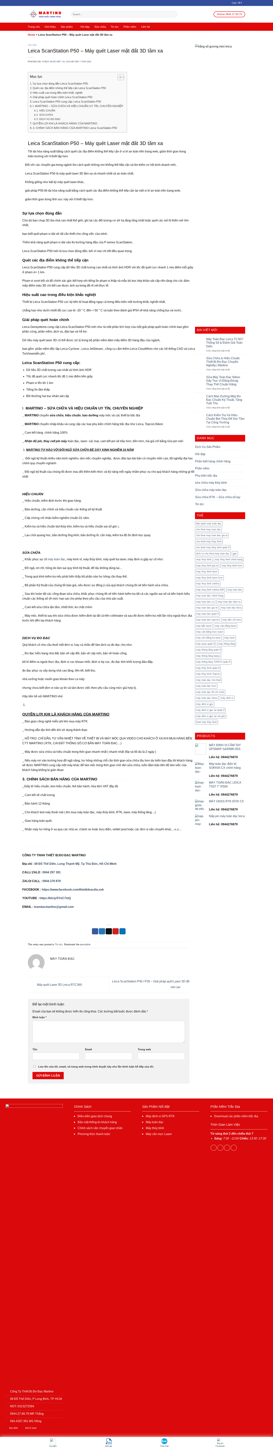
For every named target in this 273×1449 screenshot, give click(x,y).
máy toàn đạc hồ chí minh (210, 692)
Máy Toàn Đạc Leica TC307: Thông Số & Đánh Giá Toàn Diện (225, 343)
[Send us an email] (234, 1148)
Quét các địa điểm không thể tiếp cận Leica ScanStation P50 (69, 88)
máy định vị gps (204, 704)
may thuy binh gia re (207, 565)
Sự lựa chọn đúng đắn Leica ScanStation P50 (60, 83)
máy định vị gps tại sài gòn (210, 716)
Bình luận (39, 1017)
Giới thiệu (50, 26)
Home (31, 34)
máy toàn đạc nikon (206, 698)
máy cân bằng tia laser (208, 637)
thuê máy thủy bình (206, 722)
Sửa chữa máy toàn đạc (211, 489)
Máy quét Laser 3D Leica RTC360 (59, 984)
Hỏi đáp (85, 26)
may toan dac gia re (206, 607)
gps (235, 553)
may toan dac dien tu (229, 601)
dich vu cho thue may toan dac (212, 553)
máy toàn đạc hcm (206, 686)
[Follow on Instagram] (220, 1148)
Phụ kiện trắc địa (206, 475)
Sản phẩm (67, 26)
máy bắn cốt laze (231, 619)
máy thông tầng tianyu (208, 655)
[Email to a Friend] (109, 931)
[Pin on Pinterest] (116, 931)
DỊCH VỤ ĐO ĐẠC (50, 119)
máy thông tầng (226, 643)
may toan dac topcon (207, 619)
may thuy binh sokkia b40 (210, 589)
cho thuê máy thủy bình (209, 541)
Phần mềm (130, 26)
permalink (85, 944)
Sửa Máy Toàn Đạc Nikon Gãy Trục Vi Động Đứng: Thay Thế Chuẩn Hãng (223, 381)
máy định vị (227, 698)
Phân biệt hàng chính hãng (212, 461)
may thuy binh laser (206, 571)
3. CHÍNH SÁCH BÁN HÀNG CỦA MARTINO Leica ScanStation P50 (75, 127)
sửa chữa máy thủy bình (211, 482)
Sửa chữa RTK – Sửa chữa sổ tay (217, 497)
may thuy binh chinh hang (229, 559)
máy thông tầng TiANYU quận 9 (213, 661)
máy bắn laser (203, 625)
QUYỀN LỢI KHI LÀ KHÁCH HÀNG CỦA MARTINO (65, 123)
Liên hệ (145, 26)
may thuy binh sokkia (207, 583)
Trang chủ (34, 26)
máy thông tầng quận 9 (208, 649)
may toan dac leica (231, 607)
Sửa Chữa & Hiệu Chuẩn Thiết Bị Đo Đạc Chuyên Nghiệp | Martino (223, 362)
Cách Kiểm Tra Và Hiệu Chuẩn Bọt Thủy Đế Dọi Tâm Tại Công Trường (225, 419)
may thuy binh (203, 559)
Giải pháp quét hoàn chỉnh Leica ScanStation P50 (62, 97)
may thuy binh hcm (232, 565)
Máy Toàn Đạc (83, 61)
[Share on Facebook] (95, 931)
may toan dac (234, 589)
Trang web (144, 1049)
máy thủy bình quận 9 (208, 668)
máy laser (229, 637)
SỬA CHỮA (46, 114)
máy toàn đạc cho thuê (208, 680)
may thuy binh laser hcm (209, 577)
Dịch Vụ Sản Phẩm (207, 446)
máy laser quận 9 (205, 643)
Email (88, 1049)
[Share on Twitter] (102, 931)
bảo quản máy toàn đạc (208, 523)
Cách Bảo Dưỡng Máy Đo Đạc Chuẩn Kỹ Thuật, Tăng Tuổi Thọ (224, 400)
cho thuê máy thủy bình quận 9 (213, 547)
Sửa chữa (100, 26)
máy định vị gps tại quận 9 (210, 710)
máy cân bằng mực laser (209, 631)
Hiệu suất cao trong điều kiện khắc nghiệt (57, 92)
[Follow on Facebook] (214, 1148)
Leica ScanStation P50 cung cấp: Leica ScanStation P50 (67, 101)
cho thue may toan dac (208, 529)
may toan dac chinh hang (209, 595)
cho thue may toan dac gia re (212, 535)
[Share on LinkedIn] (122, 931)
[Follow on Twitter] (227, 1148)
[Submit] (174, 14)
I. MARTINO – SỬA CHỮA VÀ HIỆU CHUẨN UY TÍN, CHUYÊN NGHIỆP (78, 106)
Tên (34, 1049)
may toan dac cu (205, 601)
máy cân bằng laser (225, 625)
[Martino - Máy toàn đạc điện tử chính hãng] (46, 14)
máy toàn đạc (56, 559)
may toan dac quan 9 (207, 613)
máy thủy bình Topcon (208, 673)
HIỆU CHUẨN (47, 110)
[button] (119, 77)
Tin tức (115, 26)
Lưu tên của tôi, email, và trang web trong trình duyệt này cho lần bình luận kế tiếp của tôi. (96, 1066)
